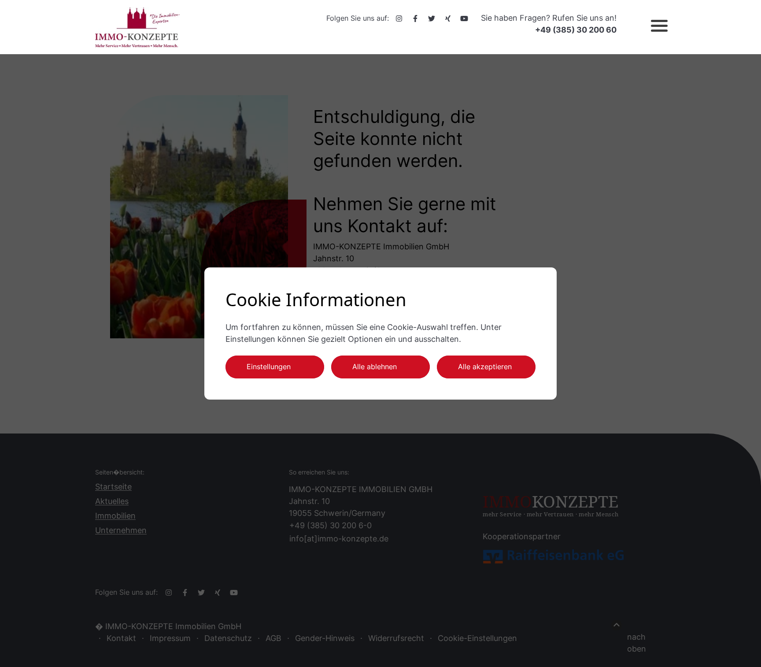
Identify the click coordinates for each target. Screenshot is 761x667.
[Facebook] (415, 18)
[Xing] (448, 18)
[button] (652, 27)
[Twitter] (431, 18)
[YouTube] (464, 18)
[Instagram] (399, 18)
